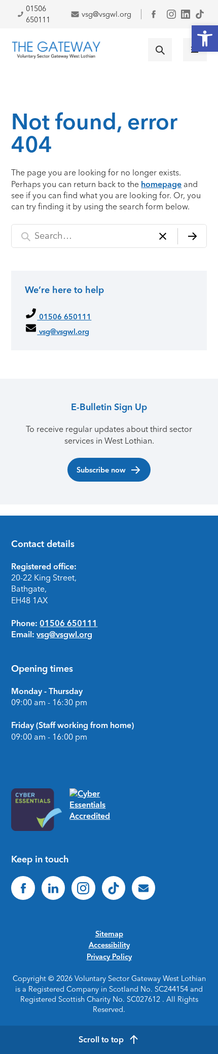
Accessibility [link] (109, 945)
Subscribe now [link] (101, 470)
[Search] (192, 236)
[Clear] (162, 236)
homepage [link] (161, 184)
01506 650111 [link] (38, 14)
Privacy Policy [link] (109, 956)
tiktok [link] (199, 14)
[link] (205, 38)
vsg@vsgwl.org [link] (106, 14)
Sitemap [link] (109, 933)
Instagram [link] (171, 14)
